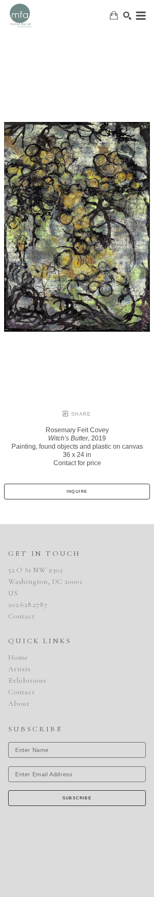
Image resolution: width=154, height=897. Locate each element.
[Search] (127, 16)
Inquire (77, 491)
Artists (19, 668)
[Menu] (141, 16)
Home (18, 657)
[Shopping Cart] (114, 15)
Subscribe (77, 798)
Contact (21, 616)
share (80, 414)
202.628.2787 (28, 604)
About (19, 703)
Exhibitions (27, 680)
